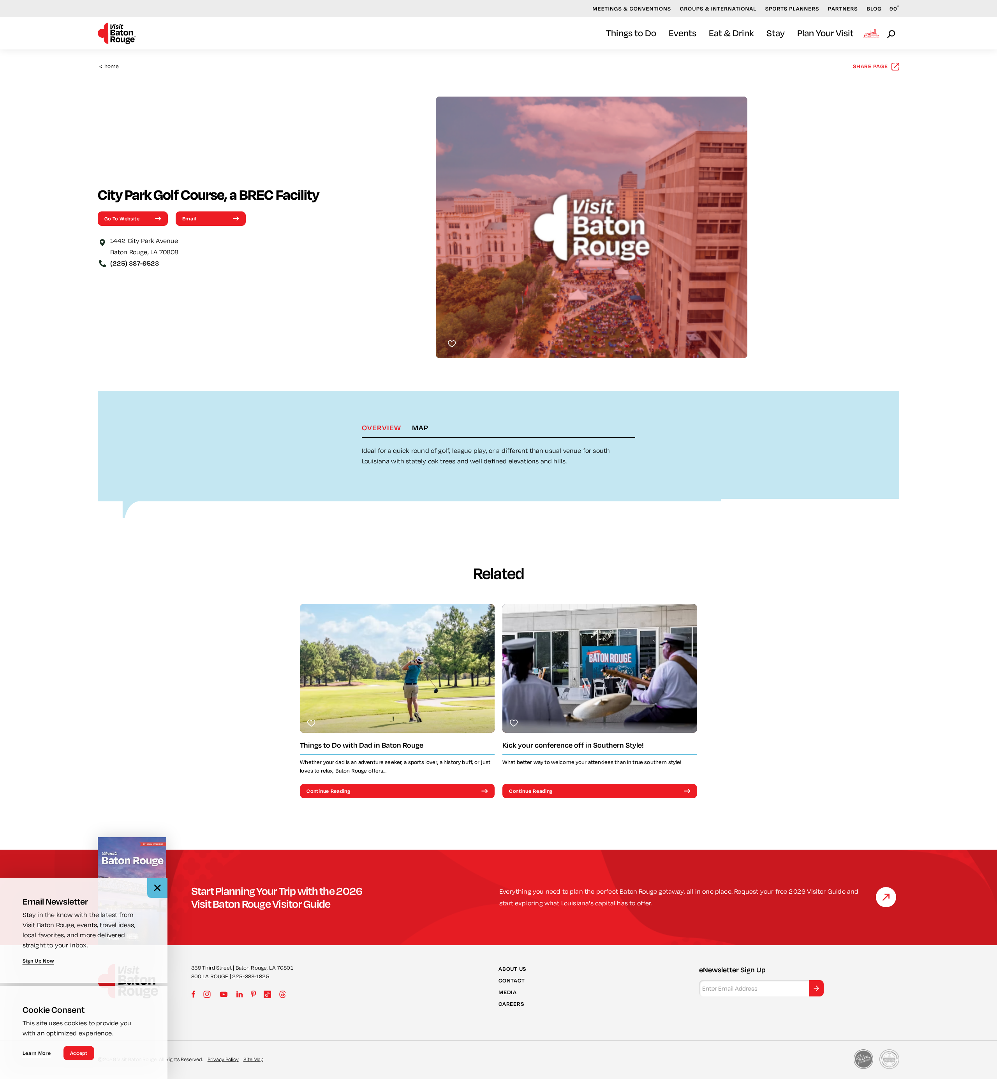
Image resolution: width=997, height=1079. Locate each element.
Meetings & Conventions (631, 8)
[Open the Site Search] (892, 33)
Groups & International (718, 8)
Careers (511, 1003)
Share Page (870, 66)
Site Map (253, 1059)
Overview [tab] (381, 427)
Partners (843, 8)
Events (682, 33)
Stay (775, 33)
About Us (512, 968)
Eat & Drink (731, 33)
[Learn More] (886, 897)
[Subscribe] (816, 988)
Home (109, 66)
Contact (511, 980)
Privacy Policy (223, 1059)
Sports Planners (792, 8)
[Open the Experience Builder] (871, 33)
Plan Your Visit (825, 33)
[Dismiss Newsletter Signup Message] (157, 888)
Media (507, 992)
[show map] (102, 241)
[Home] (117, 33)
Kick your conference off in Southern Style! (573, 745)
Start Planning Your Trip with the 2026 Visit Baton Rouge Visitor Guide (277, 897)
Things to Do (631, 33)
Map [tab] (420, 427)
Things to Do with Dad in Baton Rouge (361, 745)
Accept (79, 1053)
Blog (874, 8)
